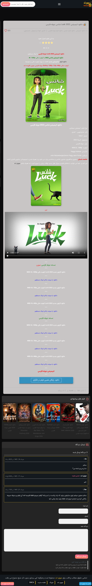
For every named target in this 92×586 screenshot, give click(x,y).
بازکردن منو (59, 4)
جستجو (6, 4)
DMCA (31, 582)
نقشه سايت (42, 582)
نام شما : (85, 506)
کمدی (43, 31)
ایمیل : (86, 516)
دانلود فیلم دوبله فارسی (55, 31)
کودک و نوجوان (36, 31)
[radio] (52, 43)
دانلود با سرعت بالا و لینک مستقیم (46, 280)
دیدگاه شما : (84, 526)
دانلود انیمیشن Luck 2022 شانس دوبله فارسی (64, 24)
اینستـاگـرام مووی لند (7, 584)
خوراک (51, 582)
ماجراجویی (27, 31)
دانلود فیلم (63, 62)
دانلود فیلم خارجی (69, 31)
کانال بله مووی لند (85, 584)
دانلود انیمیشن (80, 31)
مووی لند (17, 163)
